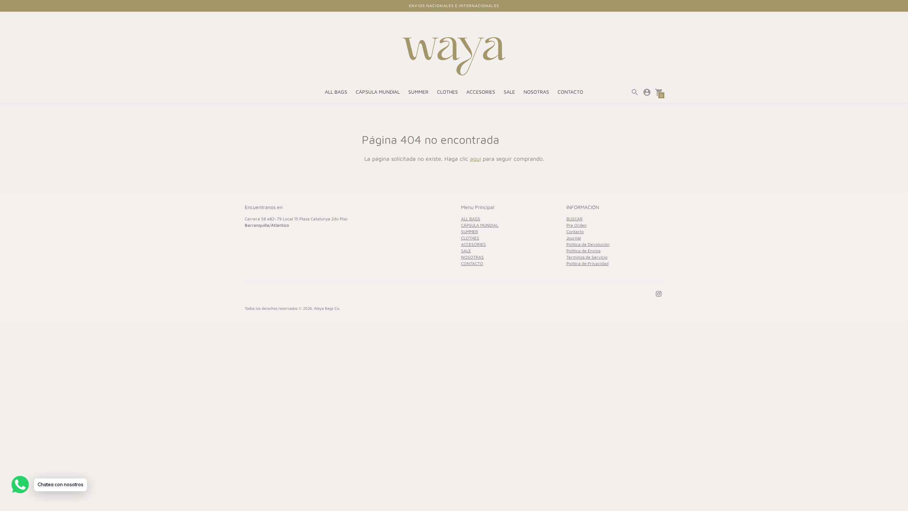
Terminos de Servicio (587, 257)
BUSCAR (574, 218)
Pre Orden (576, 225)
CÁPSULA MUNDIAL (378, 92)
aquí (475, 158)
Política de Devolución (588, 244)
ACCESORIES (480, 92)
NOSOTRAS (536, 92)
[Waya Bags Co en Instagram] (658, 293)
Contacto (575, 231)
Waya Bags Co (326, 308)
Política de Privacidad (587, 263)
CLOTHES (447, 92)
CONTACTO (570, 92)
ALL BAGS (336, 92)
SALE (509, 92)
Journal (573, 238)
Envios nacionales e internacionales (454, 5)
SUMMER (418, 92)
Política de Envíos (583, 250)
